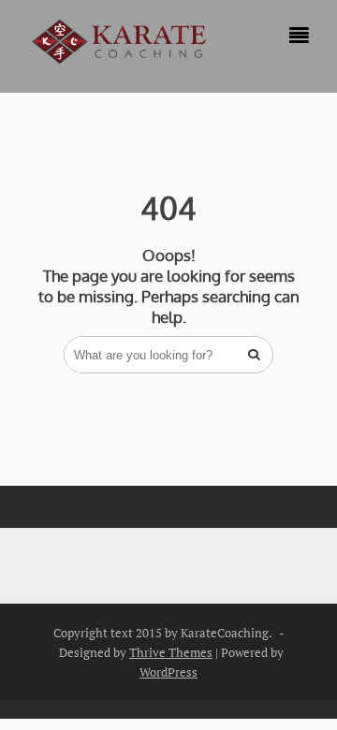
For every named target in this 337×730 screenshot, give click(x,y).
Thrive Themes (170, 652)
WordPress (168, 672)
